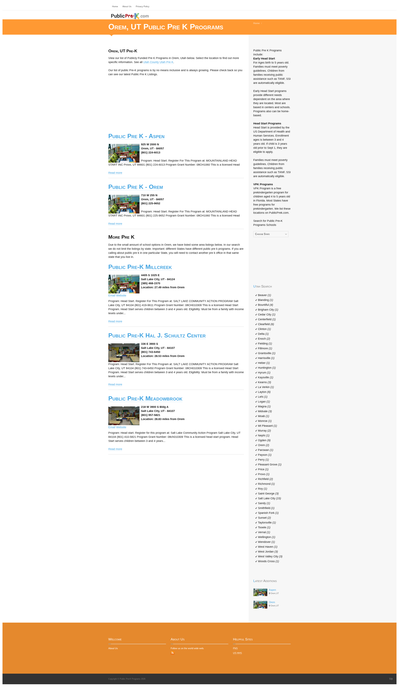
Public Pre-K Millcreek (140, 266)
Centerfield (267, 319)
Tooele (264, 527)
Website (121, 295)
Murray (264, 430)
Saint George (268, 493)
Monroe (265, 421)
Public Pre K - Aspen (136, 136)
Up (391, 678)
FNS (235, 648)
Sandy (264, 503)
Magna (264, 406)
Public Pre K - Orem (135, 186)
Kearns (264, 382)
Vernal (264, 532)
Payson (265, 454)
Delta (263, 333)
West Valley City (270, 556)
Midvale (265, 411)
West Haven (267, 546)
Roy (262, 488)
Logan (264, 401)
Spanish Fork (268, 512)
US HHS (237, 653)
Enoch (264, 338)
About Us (126, 6)
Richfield (265, 479)
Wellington (266, 537)
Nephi (263, 435)
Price (263, 469)
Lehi (262, 396)
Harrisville (266, 358)
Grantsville (266, 353)
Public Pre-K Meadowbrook (145, 398)
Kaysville (265, 377)
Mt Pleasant (267, 425)
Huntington (267, 367)
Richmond (266, 483)
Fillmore (265, 348)
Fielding (265, 343)
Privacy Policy (142, 6)
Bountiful (265, 304)
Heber (264, 362)
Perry (263, 459)
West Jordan (268, 551)
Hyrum (264, 372)
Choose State (262, 234)
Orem (263, 445)
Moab (263, 416)
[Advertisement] (176, 102)
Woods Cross (268, 561)
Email (111, 295)
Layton (264, 391)
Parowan (265, 450)
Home (115, 6)
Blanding (265, 300)
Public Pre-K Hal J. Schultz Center (157, 335)
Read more (115, 172)
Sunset (264, 517)
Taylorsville (267, 522)
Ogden (264, 440)
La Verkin (266, 387)
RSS (172, 653)
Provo (263, 474)
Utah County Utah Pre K (158, 62)
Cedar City (266, 314)
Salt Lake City (269, 498)
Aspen (272, 590)
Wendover (266, 541)
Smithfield (266, 508)
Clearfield (266, 324)
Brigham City (268, 309)
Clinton (264, 329)
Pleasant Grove (269, 464)
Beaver (264, 295)
